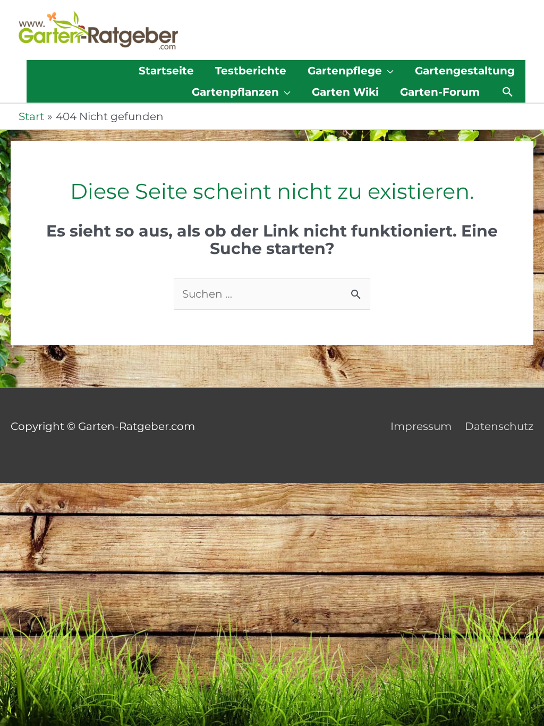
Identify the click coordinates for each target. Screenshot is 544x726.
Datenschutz (499, 426)
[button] (508, 92)
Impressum (421, 426)
